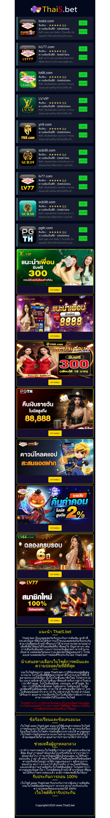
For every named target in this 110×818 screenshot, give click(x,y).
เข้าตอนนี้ (83, 31)
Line (83, 23)
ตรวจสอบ (55, 290)
